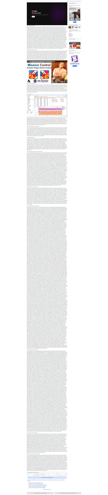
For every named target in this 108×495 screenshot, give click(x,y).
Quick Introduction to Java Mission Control (35, 482)
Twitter (80, 1)
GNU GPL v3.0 (71, 493)
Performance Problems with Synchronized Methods (37, 487)
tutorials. (72, 53)
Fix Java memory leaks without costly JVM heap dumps (37, 484)
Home (68, 1)
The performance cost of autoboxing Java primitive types (38, 485)
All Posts (75, 22)
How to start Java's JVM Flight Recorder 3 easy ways (37, 486)
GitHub (71, 36)
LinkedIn (71, 35)
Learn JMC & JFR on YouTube (74, 41)
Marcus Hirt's (41, 493)
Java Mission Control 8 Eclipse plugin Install (36, 483)
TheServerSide (72, 1)
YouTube (76, 1)
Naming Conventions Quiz (47, 489)
